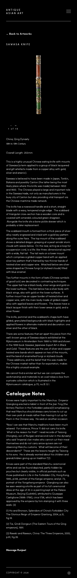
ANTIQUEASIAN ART (15, 11)
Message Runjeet (16, 550)
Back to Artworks (20, 33)
